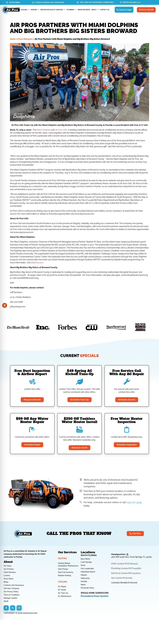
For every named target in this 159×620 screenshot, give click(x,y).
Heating (34, 10)
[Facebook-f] (6, 607)
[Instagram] (19, 607)
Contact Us (104, 10)
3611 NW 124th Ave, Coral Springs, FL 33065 (131, 557)
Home (13, 39)
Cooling (23, 10)
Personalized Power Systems (94, 596)
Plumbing (70, 10)
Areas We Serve (84, 10)
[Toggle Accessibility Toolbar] (4, 305)
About (94, 10)
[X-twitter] (12, 607)
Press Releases (25, 39)
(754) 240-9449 (134, 502)
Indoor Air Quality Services (51, 10)
